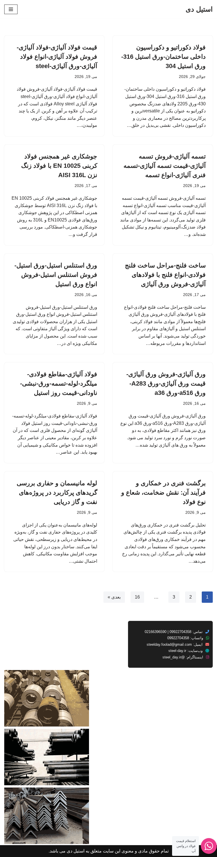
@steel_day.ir (173, 657)
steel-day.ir (177, 651)
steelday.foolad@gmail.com (169, 644)
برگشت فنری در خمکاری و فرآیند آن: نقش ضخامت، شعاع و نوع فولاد (163, 492)
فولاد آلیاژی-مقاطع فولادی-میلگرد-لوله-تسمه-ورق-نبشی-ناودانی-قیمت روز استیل (58, 383)
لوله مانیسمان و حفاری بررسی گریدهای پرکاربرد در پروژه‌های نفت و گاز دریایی (57, 492)
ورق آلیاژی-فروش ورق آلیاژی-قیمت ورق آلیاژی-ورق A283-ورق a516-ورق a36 (166, 383)
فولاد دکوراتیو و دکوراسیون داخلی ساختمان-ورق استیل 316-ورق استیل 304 (163, 56)
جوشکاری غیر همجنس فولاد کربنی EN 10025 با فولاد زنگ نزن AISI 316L (59, 166)
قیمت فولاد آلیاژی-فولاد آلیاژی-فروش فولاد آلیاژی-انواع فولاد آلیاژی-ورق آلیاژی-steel (57, 56)
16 (137, 597)
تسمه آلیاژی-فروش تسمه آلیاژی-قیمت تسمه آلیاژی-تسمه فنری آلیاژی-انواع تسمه (164, 166)
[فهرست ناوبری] (11, 9)
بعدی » (114, 597)
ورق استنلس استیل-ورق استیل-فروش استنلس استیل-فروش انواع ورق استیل (55, 275)
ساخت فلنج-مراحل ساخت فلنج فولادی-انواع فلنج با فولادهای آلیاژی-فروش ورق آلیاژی (165, 275)
